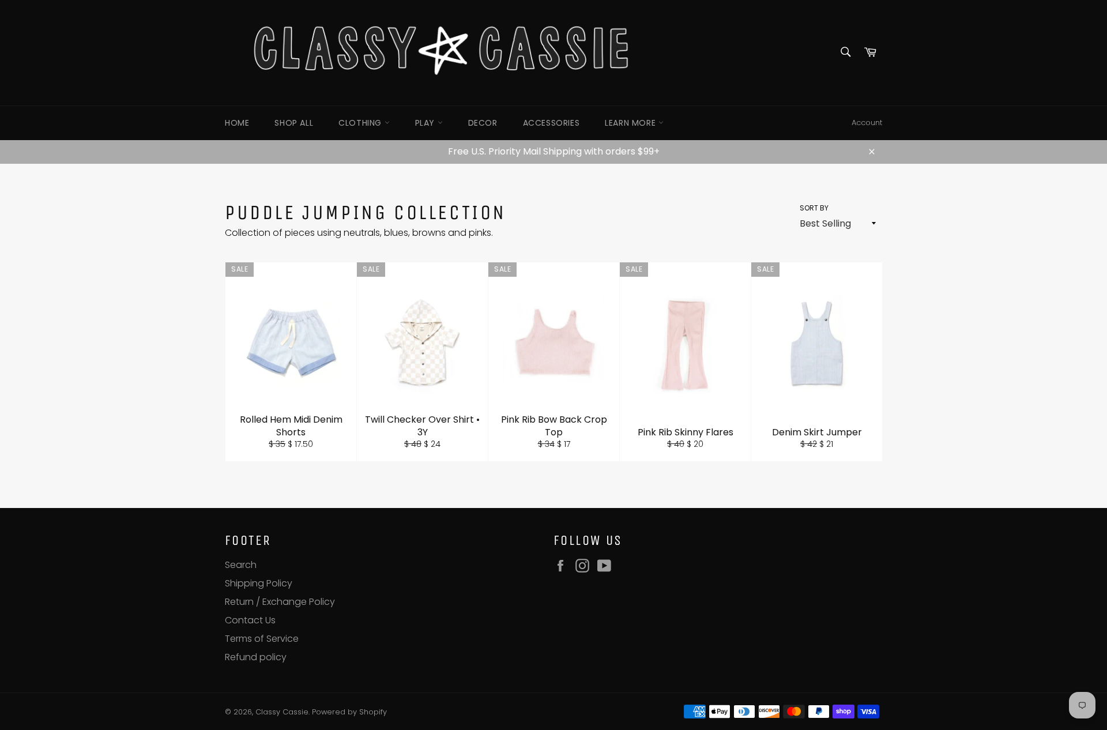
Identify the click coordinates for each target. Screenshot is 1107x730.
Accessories (551, 123)
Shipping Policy (258, 583)
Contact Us (250, 620)
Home (237, 123)
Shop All (293, 123)
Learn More (631, 123)
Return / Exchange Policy (280, 601)
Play (426, 123)
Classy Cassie (281, 712)
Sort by (814, 208)
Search (241, 564)
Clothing (361, 123)
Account (867, 122)
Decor (483, 123)
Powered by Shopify (349, 712)
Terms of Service (262, 638)
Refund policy (256, 657)
